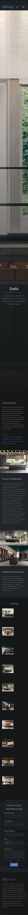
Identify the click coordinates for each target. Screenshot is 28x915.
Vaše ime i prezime (9, 813)
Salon (5, 839)
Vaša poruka (8, 849)
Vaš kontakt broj (8, 821)
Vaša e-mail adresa (9, 831)
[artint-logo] (7, 6)
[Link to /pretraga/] (17, 7)
